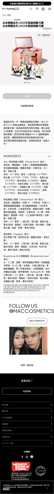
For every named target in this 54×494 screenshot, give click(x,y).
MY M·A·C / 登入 (8, 443)
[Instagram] (27, 457)
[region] (27, 487)
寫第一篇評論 (27, 365)
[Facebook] (22, 457)
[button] (49, 8)
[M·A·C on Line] (31, 457)
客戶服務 (5, 405)
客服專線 (27, 391)
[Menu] (49, 8)
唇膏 (9, 15)
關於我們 (5, 411)
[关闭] (47, 488)
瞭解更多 (6, 489)
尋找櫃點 (5, 424)
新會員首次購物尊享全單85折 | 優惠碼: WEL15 (27, 3)
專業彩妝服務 (6, 430)
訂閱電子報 (6, 437)
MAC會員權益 (7, 418)
